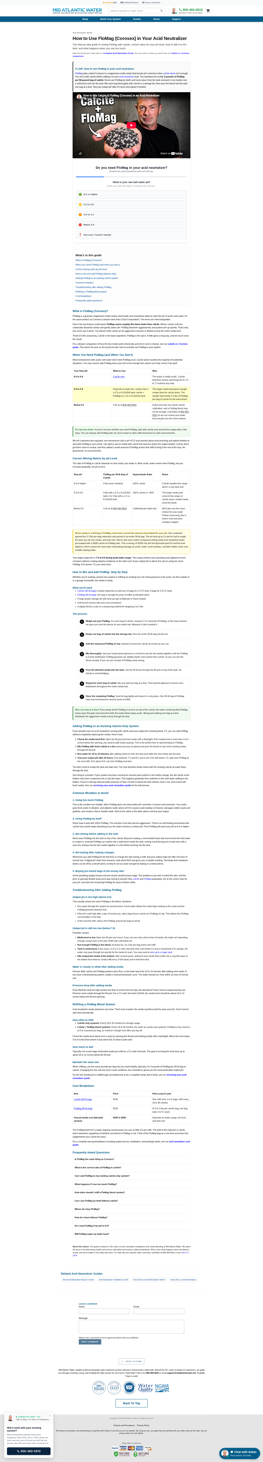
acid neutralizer (126, 77)
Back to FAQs (133, 1361)
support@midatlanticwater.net (181, 1373)
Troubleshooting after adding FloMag (93, 287)
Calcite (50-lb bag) (83, 1099)
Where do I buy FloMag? (87, 1209)
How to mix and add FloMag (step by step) (95, 274)
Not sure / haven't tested (94, 234)
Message (83, 1318)
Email (136, 1307)
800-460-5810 (129, 405)
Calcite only (119, 376)
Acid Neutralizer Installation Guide (113, 1280)
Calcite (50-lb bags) (86, 591)
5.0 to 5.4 (86, 214)
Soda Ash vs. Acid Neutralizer (183, 1280)
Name (82, 1307)
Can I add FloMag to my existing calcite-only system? (102, 1176)
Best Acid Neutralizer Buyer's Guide (78, 1280)
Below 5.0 (86, 224)
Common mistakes (84, 283)
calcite (136, 879)
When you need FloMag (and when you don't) (97, 265)
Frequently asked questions (88, 300)
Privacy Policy (143, 1425)
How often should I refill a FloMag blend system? (100, 1192)
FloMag (78, 73)
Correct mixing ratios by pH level (91, 269)
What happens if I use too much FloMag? (96, 1184)
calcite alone (169, 73)
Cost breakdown (83, 296)
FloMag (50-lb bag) (86, 595)
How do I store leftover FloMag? (91, 1217)
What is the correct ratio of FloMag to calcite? (98, 1167)
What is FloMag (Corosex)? (88, 260)
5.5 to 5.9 (86, 204)
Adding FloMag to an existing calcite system (96, 278)
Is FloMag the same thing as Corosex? (94, 1159)
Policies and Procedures (124, 1425)
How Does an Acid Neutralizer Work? (149, 1280)
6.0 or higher (88, 194)
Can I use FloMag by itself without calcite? (96, 1201)
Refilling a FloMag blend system (91, 292)
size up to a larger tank (161, 952)
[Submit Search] (161, 11)
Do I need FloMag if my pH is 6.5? (92, 1226)
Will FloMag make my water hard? (92, 1234)
